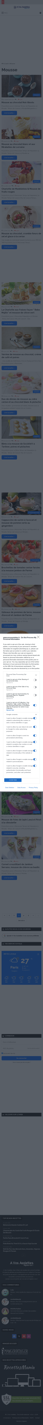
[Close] (39, 638)
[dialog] (21, 712)
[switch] (35, 680)
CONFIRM (13, 780)
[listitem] (21, 675)
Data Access (21, 787)
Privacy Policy (33, 787)
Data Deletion (9, 787)
